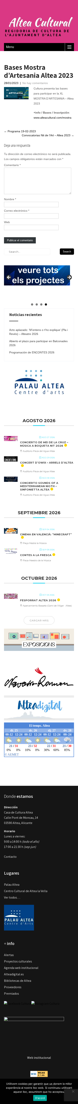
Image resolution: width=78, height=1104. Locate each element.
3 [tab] (41, 304)
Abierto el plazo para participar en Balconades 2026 (38, 343)
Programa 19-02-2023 (20, 131)
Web (7, 222)
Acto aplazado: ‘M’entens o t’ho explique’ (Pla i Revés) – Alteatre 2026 (38, 332)
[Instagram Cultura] (45, 1003)
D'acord (40, 1098)
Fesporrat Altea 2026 (38, 600)
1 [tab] (32, 304)
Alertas (9, 955)
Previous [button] (9, 278)
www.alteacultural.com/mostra (52, 117)
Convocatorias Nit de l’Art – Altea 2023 (48, 135)
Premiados (11, 993)
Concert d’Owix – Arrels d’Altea (46, 462)
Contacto (10, 857)
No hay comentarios (35, 83)
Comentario (12, 165)
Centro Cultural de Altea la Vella (25, 891)
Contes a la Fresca (35, 555)
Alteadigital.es (14, 974)
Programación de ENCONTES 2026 (31, 352)
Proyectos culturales (18, 961)
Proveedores (12, 987)
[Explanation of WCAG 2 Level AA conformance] (39, 1073)
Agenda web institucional (21, 968)
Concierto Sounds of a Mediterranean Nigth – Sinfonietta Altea (39, 486)
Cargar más (39, 620)
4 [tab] (46, 304)
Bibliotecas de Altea (17, 981)
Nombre (10, 199)
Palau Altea (11, 884)
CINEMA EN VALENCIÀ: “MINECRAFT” (46, 534)
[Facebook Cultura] (17, 1003)
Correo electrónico (16, 210)
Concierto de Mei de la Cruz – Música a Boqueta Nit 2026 (44, 444)
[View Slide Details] (37, 272)
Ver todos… (12, 897)
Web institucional (39, 1058)
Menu (10, 47)
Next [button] (69, 278)
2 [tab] (37, 304)
